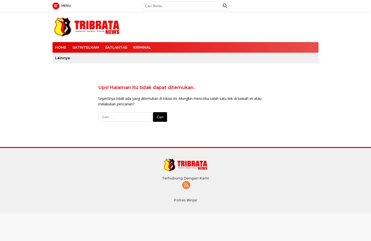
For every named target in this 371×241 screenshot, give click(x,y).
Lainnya (62, 58)
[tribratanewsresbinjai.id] (86, 26)
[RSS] (186, 185)
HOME (60, 47)
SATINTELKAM (85, 47)
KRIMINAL (142, 47)
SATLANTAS (116, 47)
